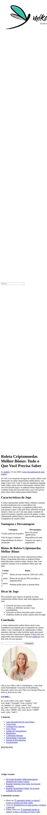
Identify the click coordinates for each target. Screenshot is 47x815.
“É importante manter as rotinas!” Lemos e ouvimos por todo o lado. (23, 801)
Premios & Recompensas (16, 740)
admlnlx (7, 472)
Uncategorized (12, 742)
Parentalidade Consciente (16, 738)
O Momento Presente (14, 735)
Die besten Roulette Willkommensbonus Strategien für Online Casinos (22, 780)
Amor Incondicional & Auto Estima (20, 722)
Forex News (11, 729)
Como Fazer (11, 724)
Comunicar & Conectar (15, 726)
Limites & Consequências (16, 731)
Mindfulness (11, 733)
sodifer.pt (36, 637)
